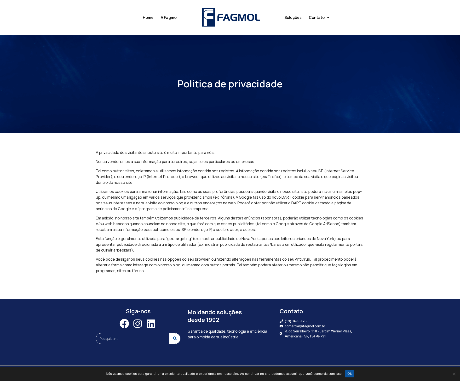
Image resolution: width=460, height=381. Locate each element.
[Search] (174, 338)
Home (148, 17)
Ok (349, 373)
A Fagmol (169, 17)
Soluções (293, 17)
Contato (317, 17)
